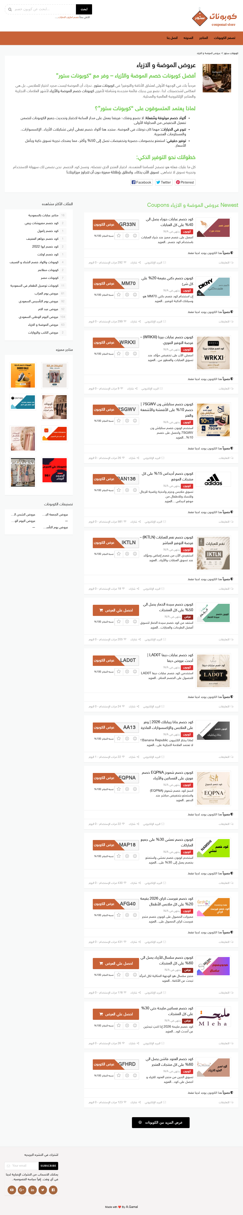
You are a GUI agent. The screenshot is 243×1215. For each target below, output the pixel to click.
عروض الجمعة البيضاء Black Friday (55, 515)
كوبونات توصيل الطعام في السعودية (37, 286)
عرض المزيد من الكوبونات (163, 1122)
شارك (134, 262)
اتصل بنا (172, 38)
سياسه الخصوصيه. (24, 1179)
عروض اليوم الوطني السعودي (42, 317)
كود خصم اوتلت (50, 255)
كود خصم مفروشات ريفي (44, 223)
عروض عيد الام (51, 309)
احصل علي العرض (118, 610)
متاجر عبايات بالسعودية (46, 215)
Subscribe (48, 1166)
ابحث (84, 9)
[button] (142, 182)
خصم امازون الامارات (68, 17)
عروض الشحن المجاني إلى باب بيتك (22, 515)
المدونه (188, 38)
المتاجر (203, 38)
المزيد (161, 242)
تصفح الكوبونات (224, 38)
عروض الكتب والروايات (46, 333)
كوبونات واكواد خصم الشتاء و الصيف (37, 262)
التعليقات (224, 262)
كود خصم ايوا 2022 (48, 247)
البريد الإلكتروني (154, 262)
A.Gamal (132, 1207)
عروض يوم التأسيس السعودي (42, 301)
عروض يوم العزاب (50, 294)
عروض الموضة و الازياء (46, 325)
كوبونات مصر (52, 278)
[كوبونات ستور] (214, 17)
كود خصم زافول (50, 231)
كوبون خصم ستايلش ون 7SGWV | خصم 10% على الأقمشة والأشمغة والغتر (166, 410)
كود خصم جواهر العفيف (45, 239)
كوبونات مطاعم (51, 270)
